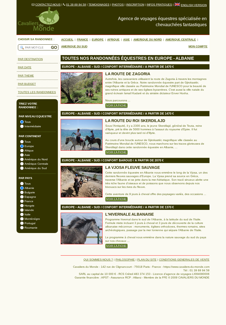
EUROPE (98, 39)
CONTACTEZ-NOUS (48, 4)
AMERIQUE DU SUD (74, 46)
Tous (28, 121)
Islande (29, 210)
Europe (29, 146)
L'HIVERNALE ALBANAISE (129, 214)
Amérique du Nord (36, 159)
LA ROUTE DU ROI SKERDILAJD (135, 121)
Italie (28, 214)
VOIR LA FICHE (116, 105)
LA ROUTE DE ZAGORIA (127, 74)
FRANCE (82, 39)
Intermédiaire (33, 126)
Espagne (30, 196)
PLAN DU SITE (147, 259)
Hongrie (29, 205)
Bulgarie (30, 192)
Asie (27, 154)
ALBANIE (84, 66)
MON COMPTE (198, 46)
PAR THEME (26, 75)
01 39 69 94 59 (76, 4)
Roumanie (31, 227)
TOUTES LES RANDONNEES (37, 92)
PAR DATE (24, 67)
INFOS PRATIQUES (159, 4)
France (29, 201)
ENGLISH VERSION (194, 5)
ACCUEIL (67, 39)
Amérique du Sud (36, 168)
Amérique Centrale (36, 163)
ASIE (126, 39)
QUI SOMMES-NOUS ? (98, 259)
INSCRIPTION (135, 4)
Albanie (29, 187)
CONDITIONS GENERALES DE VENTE (184, 259)
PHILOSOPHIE (125, 259)
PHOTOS (118, 4)
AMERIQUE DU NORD (147, 39)
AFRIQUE (113, 39)
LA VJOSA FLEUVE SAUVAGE (132, 167)
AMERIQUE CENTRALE (180, 39)
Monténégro (32, 218)
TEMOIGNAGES (98, 4)
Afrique (29, 150)
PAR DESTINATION (30, 59)
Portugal (30, 223)
